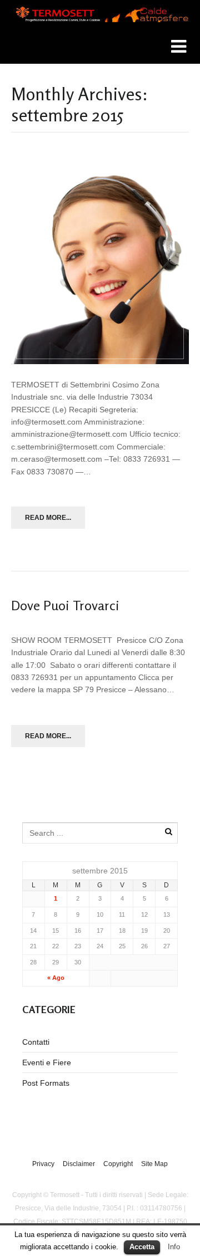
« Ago (55, 977)
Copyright (118, 1164)
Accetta (141, 1247)
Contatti (35, 1042)
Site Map (154, 1164)
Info (174, 1247)
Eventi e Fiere (46, 1062)
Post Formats (45, 1083)
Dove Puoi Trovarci (65, 605)
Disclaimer (79, 1164)
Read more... (48, 518)
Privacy (43, 1164)
